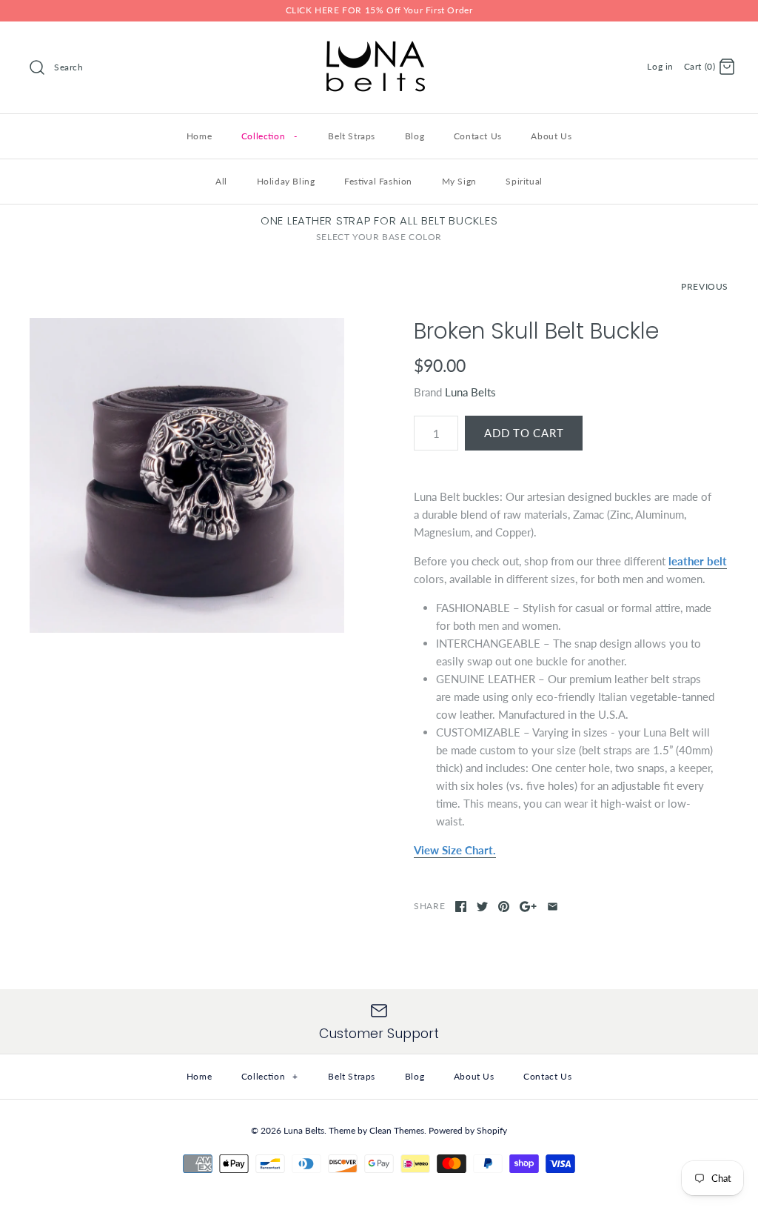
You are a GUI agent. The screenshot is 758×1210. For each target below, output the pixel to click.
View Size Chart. (455, 850)
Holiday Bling (286, 181)
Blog (414, 136)
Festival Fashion (378, 181)
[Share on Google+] (528, 906)
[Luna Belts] (379, 45)
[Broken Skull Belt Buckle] (187, 475)
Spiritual (524, 181)
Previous (704, 286)
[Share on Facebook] (460, 906)
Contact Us (478, 136)
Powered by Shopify (468, 1130)
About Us (551, 136)
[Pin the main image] (503, 906)
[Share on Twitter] (482, 906)
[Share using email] (552, 906)
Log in (660, 66)
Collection (269, 136)
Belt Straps (351, 136)
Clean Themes (396, 1130)
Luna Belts (470, 392)
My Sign (459, 181)
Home (199, 136)
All (221, 181)
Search (69, 67)
